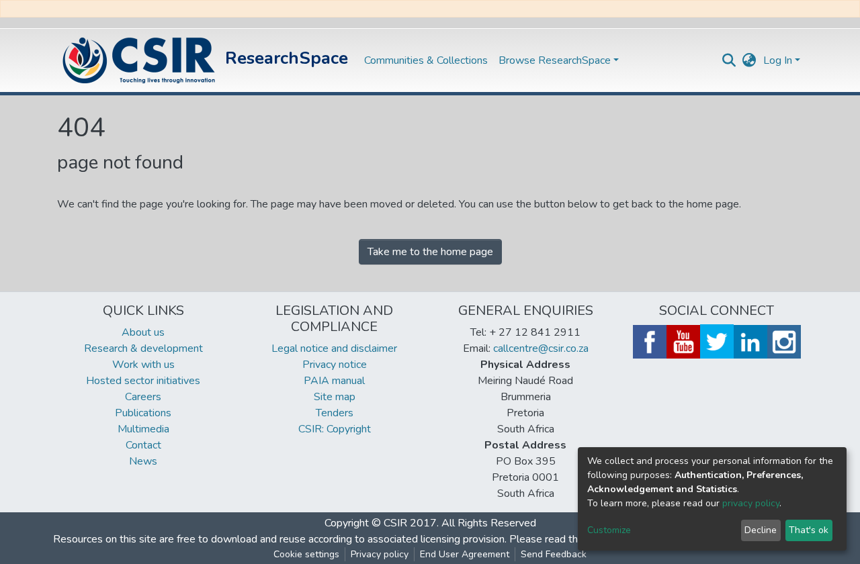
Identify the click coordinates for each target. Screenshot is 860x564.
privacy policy (750, 503)
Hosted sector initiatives (143, 380)
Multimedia (143, 429)
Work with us (143, 364)
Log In (777, 60)
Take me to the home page (430, 251)
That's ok (808, 530)
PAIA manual (334, 380)
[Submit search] (729, 60)
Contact (143, 445)
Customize (609, 530)
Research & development (143, 348)
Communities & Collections (426, 60)
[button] (749, 60)
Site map (334, 396)
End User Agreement (464, 554)
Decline (760, 530)
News (143, 461)
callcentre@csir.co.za (541, 348)
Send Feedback (554, 554)
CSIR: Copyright (334, 429)
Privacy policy (379, 554)
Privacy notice (334, 364)
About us (143, 332)
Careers (143, 396)
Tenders (334, 413)
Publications (143, 413)
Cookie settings (306, 554)
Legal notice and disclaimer (334, 348)
